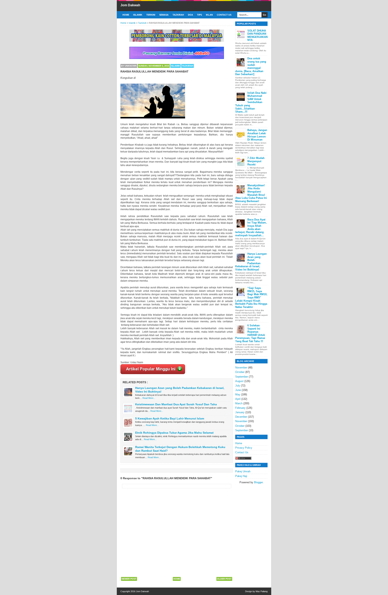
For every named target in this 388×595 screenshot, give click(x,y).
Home (125, 15)
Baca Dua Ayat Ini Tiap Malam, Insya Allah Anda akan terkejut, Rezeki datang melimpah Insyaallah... (251, 227)
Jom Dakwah (130, 5)
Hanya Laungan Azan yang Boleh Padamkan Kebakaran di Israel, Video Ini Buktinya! (251, 261)
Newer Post (129, 579)
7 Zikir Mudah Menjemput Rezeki (256, 161)
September (241, 376)
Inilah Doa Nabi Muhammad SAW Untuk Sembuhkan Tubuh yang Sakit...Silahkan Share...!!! (251, 102)
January (240, 412)
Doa (190, 15)
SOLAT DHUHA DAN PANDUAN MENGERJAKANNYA (257, 35)
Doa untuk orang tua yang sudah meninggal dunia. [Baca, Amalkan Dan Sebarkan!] (250, 66)
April (237, 398)
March (238, 403)
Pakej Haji (241, 476)
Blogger (258, 482)
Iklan (209, 15)
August (239, 381)
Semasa (164, 15)
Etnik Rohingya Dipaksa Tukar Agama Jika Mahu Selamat (174, 432)
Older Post (224, 579)
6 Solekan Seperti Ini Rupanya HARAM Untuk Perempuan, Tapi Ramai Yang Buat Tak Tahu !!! (250, 333)
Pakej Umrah (242, 471)
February (240, 407)
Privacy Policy (243, 447)
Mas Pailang (262, 591)
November (241, 367)
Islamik (137, 15)
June (238, 390)
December (241, 416)
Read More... (148, 398)
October (240, 372)
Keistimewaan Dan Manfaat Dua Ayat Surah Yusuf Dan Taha (176, 404)
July (237, 385)
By (129, 66)
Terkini (150, 15)
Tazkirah (178, 15)
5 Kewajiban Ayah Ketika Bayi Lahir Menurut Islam (169, 418)
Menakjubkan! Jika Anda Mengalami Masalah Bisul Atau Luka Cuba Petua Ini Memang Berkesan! (251, 193)
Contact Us (224, 15)
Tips (199, 15)
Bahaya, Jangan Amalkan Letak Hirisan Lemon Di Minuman (257, 135)
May (237, 394)
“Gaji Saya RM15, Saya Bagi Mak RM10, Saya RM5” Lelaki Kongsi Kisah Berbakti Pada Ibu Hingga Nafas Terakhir (251, 297)
